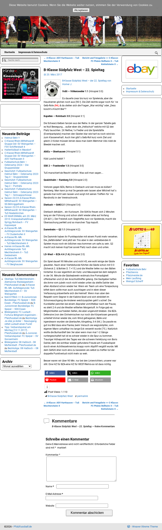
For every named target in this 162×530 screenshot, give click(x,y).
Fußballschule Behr (136, 269)
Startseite (9, 52)
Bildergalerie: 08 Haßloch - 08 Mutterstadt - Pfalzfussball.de (20, 344)
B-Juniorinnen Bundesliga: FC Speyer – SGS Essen (20, 306)
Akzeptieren (81, 10)
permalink (82, 396)
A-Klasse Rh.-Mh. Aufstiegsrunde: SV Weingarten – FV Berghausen (21, 261)
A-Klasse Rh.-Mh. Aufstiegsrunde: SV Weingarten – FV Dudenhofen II (21, 231)
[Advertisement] (22, 115)
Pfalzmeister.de (134, 275)
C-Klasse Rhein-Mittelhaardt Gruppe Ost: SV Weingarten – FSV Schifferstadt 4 (20, 144)
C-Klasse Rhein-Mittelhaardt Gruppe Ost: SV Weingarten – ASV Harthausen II (20, 156)
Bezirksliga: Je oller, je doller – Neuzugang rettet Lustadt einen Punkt (21, 321)
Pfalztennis (132, 272)
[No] (157, 8)
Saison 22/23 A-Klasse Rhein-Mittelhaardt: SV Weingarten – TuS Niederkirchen (21, 210)
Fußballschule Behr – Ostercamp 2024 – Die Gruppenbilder (16, 165)
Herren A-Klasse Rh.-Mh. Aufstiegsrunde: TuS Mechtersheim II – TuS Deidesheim (17, 251)
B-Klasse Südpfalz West (60, 396)
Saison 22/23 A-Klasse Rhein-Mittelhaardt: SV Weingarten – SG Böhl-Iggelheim (21, 201)
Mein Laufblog (133, 278)
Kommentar (53, 454)
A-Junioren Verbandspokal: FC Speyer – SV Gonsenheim (21, 336)
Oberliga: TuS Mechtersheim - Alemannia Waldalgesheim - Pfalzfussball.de (20, 282)
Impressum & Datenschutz (32, 52)
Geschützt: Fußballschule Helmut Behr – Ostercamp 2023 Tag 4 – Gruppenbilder (21, 174)
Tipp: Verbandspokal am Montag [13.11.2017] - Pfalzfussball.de (18, 330)
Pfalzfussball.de (23, 526)
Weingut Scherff (134, 281)
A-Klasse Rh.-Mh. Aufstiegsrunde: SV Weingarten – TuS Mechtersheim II (21, 240)
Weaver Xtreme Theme (145, 526)
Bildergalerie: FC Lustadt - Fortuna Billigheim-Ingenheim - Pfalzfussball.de (21, 315)
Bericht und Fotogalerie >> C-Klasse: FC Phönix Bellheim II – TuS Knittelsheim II (100, 61)
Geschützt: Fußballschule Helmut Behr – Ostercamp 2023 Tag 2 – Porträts (21, 183)
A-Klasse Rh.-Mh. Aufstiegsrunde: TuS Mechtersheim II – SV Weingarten (20, 289)
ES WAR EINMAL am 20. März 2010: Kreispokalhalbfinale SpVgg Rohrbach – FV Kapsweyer (20, 221)
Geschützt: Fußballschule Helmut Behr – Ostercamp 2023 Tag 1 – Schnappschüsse (21, 192)
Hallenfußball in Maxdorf (18, 149)
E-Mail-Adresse (54, 494)
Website (50, 505)
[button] (55, 373)
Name (50, 486)
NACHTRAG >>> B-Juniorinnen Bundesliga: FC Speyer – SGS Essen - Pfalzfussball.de (21, 300)
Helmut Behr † (12, 137)
